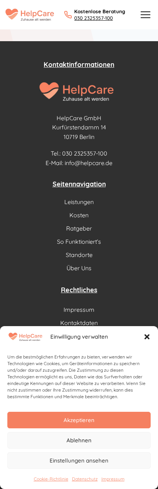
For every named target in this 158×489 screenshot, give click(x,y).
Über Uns (79, 268)
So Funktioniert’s (79, 241)
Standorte (79, 254)
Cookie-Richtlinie (51, 479)
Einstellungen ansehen (79, 460)
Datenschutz (85, 479)
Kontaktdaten (79, 322)
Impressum (113, 479)
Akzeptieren (79, 420)
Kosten (79, 215)
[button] (147, 336)
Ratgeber (79, 228)
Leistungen (79, 202)
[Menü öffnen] (145, 14)
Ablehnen (79, 440)
